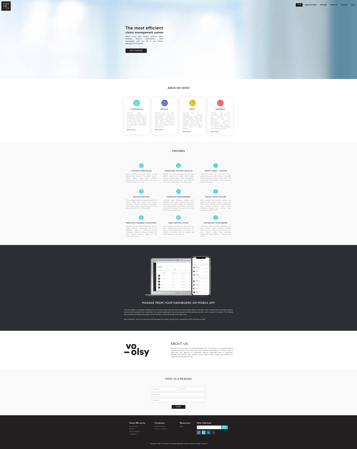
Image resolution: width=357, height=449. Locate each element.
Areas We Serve (310, 5)
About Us (334, 5)
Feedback (133, 434)
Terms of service (161, 429)
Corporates (133, 426)
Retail (131, 429)
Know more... (131, 129)
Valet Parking (134, 431)
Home (299, 5)
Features (323, 5)
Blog (353, 5)
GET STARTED (136, 51)
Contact (344, 5)
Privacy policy (160, 426)
